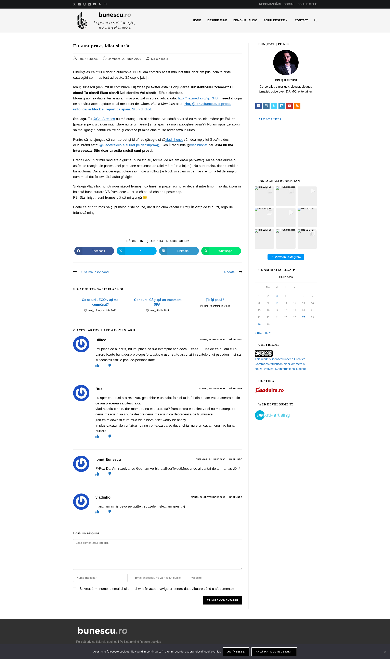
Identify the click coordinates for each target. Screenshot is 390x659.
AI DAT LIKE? (270, 119)
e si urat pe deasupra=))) (141, 145)
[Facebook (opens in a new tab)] (79, 4)
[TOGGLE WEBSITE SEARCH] (315, 21)
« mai (258, 332)
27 (303, 317)
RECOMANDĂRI (270, 4)
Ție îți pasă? (215, 300)
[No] (385, 652)
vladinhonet (174, 140)
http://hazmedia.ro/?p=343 (198, 98)
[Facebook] (258, 106)
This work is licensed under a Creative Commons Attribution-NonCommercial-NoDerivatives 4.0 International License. (281, 363)
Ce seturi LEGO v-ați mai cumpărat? (100, 302)
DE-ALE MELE (307, 4)
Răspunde (235, 340)
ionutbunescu (206, 104)
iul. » (267, 332)
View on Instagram (288, 257)
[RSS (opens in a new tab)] (100, 4)
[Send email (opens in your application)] (105, 4)
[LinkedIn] (281, 106)
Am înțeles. (236, 651)
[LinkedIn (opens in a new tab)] (89, 4)
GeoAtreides (112, 145)
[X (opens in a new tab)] (75, 4)
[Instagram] (266, 106)
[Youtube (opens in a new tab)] (95, 4)
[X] (274, 106)
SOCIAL (289, 4)
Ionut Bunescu (89, 58)
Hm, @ (189, 104)
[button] (264, 196)
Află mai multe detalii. (274, 651)
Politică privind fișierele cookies (96, 641)
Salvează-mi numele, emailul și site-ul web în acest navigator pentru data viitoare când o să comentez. (157, 589)
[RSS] (297, 106)
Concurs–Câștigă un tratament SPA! (157, 302)
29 (259, 324)
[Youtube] (289, 106)
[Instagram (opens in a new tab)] (84, 4)
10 (276, 303)
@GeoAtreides (104, 119)
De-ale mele (159, 58)
